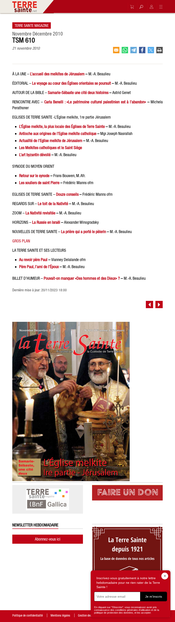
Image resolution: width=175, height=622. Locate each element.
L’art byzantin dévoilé (35, 154)
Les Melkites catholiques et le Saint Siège (50, 147)
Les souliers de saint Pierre (39, 182)
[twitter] (151, 50)
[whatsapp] (125, 50)
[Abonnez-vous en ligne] (131, 7)
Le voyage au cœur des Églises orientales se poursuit (71, 83)
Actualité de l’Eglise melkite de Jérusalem (50, 140)
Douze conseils (67, 194)
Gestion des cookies (89, 615)
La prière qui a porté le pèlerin (83, 231)
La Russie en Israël (46, 222)
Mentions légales (60, 615)
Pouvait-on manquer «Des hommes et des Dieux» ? (82, 278)
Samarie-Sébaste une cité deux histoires (78, 92)
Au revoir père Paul (33, 259)
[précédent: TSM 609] (149, 304)
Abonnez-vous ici (47, 539)
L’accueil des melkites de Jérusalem (57, 73)
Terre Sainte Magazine (32, 25)
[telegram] (133, 50)
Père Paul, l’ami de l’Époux (39, 266)
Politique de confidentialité (27, 615)
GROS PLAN (21, 241)
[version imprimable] (159, 50)
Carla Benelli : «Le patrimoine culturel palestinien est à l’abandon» (95, 101)
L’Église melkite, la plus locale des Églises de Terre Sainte (62, 126)
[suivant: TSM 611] (159, 304)
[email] (116, 50)
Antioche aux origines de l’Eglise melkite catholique (57, 133)
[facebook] (142, 50)
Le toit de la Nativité (53, 203)
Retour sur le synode (34, 175)
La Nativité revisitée (40, 213)
